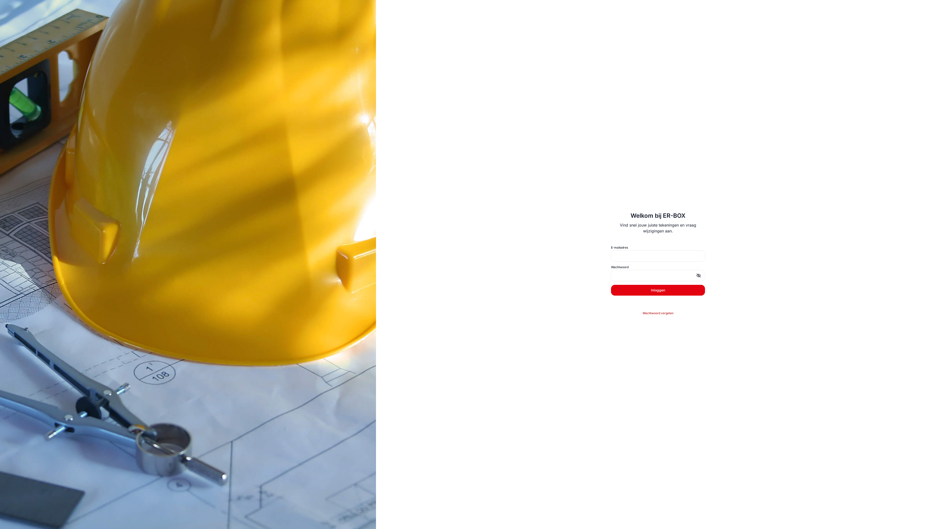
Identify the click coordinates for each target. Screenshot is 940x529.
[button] (698, 275)
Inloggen (658, 290)
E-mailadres (619, 247)
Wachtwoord (620, 267)
